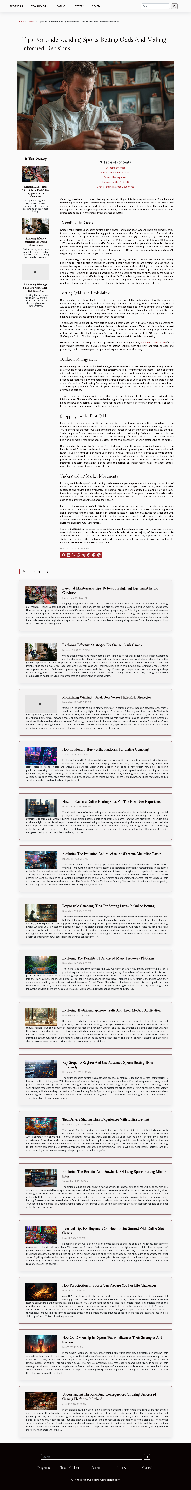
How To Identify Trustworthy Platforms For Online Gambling (105, 749)
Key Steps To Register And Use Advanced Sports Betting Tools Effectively (107, 1064)
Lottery (78, 6)
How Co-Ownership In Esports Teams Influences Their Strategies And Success (112, 1339)
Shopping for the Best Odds (115, 182)
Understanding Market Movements (115, 186)
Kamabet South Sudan (153, 342)
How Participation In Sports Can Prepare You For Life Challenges (109, 1285)
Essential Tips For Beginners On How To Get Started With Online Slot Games (113, 1230)
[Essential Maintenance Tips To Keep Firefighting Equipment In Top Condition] (35, 174)
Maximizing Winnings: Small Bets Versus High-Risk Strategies (35, 287)
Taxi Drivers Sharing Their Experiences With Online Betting (105, 1119)
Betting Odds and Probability (115, 172)
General (97, 6)
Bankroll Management (115, 177)
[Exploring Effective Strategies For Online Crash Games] (35, 226)
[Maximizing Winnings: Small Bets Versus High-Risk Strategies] (35, 272)
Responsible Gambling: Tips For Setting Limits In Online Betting (108, 905)
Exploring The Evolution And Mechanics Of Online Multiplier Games (111, 853)
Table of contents (117, 162)
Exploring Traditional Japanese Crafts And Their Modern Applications (112, 1010)
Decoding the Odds (115, 167)
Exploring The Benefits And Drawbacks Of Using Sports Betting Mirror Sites (114, 1174)
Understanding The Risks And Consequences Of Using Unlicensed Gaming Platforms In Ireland (109, 1396)
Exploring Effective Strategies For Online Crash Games (36, 242)
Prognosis (16, 6)
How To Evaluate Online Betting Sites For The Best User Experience (111, 801)
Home (20, 21)
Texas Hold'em (40, 6)
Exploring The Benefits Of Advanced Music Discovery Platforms (108, 958)
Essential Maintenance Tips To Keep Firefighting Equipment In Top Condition (35, 191)
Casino (61, 6)
